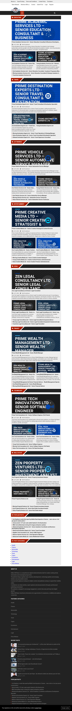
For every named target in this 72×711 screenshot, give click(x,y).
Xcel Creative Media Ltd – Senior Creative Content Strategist (48, 250)
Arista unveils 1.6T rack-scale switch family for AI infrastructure (30, 523)
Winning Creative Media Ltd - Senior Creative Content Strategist (30, 257)
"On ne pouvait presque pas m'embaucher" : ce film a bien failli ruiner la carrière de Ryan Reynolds (39, 644)
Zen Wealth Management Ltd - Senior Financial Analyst (24, 374)
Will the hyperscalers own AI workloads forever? (30, 664)
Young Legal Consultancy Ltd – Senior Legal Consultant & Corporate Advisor (33, 320)
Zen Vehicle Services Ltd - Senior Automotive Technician (24, 188)
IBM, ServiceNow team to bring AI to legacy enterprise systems (29, 525)
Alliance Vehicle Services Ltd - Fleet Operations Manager (28, 534)
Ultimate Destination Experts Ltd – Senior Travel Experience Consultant (31, 137)
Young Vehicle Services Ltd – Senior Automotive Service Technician (48, 188)
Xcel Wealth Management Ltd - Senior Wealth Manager (27, 384)
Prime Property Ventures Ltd (20, 499)
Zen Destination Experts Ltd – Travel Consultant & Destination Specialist (24, 125)
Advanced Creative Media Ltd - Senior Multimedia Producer (29, 536)
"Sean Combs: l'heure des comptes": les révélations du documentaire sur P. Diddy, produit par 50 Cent (39, 654)
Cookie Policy (38, 708)
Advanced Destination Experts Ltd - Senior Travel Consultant (29, 530)
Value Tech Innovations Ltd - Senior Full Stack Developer (28, 448)
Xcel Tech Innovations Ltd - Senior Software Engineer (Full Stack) (48, 436)
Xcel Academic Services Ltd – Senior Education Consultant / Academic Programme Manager (36, 71)
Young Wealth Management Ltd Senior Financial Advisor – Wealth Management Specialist (36, 382)
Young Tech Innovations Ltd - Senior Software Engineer (27, 444)
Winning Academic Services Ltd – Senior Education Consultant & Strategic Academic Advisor (36, 73)
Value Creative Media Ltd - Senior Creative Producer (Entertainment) (31, 261)
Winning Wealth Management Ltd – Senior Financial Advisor (29, 386)
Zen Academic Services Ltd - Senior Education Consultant (24, 63)
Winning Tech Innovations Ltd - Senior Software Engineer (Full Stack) (31, 446)
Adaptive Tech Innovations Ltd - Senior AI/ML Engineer (27, 532)
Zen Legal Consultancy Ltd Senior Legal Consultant (26, 291)
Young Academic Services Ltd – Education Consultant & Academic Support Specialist (48, 63)
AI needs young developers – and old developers (30, 659)
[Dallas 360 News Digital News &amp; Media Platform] (15, 10)
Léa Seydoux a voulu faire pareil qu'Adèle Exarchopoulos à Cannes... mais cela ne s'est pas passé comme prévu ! (35, 520)
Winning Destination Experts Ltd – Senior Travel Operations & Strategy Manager (34, 133)
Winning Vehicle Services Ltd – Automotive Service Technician (30, 197)
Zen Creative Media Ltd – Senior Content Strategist (24, 250)
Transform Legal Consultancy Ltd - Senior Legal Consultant (28, 324)
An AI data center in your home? (26, 669)
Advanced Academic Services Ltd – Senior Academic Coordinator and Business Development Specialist (33, 527)
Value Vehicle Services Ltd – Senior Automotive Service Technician (31, 199)
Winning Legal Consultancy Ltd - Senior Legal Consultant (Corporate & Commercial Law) (36, 322)
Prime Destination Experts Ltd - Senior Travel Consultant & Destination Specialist (34, 104)
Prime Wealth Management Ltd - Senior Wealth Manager (27, 353)
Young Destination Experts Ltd (44, 125)
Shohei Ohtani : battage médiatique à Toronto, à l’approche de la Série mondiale (38, 649)
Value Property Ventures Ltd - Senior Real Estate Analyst (27, 510)
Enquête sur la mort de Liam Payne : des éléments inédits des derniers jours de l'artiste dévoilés (39, 674)
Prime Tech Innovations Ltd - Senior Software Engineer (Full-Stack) (31, 415)
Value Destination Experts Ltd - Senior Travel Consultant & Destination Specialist (34, 135)
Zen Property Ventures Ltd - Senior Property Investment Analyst (30, 477)
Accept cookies (65, 708)
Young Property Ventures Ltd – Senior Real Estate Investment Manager (48, 499)
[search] (54, 13)
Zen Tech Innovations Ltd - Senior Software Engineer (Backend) (24, 436)
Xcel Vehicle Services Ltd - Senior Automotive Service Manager (30, 195)
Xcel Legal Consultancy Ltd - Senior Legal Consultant (48, 312)
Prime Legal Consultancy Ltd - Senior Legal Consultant (24, 312)
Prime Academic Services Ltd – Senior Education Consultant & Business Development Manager (36, 42)
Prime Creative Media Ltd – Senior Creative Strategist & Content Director (32, 228)
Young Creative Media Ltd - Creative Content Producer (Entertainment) (31, 259)
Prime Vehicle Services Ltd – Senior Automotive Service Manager (30, 166)
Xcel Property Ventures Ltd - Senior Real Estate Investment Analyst (30, 508)
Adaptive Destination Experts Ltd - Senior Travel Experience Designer (29, 703)
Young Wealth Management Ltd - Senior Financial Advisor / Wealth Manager (48, 374)
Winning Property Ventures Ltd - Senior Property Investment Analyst (31, 506)
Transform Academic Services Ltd (22, 75)
